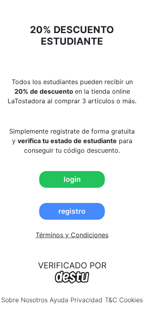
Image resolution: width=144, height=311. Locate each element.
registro (72, 211)
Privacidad (86, 300)
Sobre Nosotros (24, 300)
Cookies (131, 300)
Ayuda (59, 300)
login (72, 179)
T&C (111, 300)
